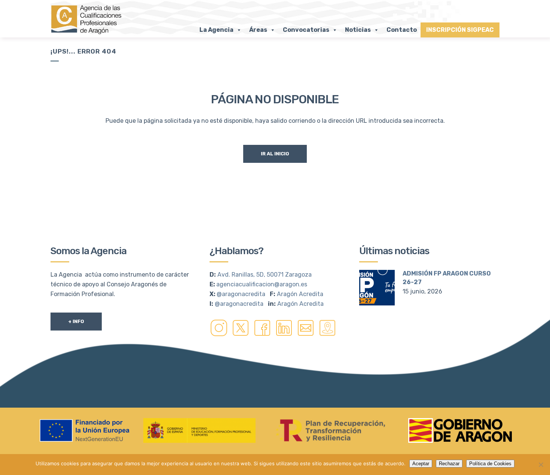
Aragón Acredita (300, 294)
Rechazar (449, 463)
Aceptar (420, 463)
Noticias (358, 29)
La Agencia (216, 29)
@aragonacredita (241, 294)
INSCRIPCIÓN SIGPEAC (460, 29)
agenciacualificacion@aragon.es (261, 284)
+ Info (76, 321)
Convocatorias (306, 29)
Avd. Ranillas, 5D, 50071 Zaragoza (264, 274)
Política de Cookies (490, 463)
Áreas (258, 29)
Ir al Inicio (275, 153)
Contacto (401, 29)
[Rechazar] (540, 464)
